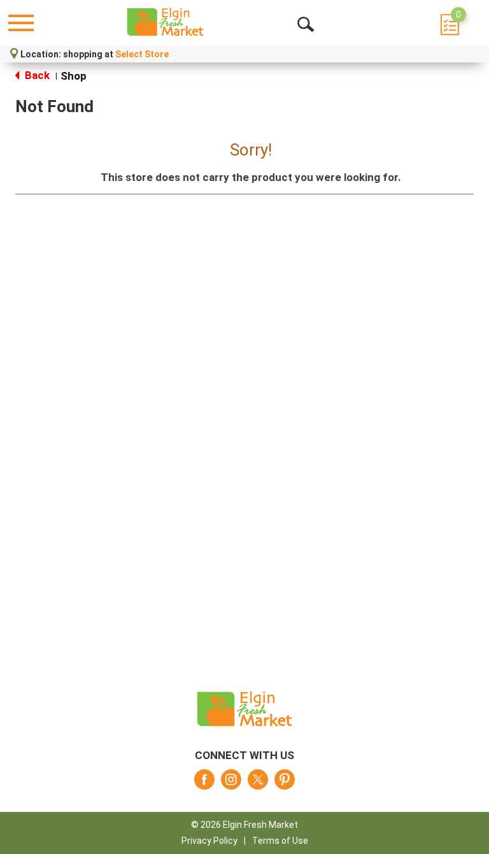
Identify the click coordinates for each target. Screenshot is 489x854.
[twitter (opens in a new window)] (258, 783)
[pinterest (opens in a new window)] (284, 783)
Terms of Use (280, 841)
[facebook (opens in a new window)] (204, 783)
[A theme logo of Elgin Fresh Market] (165, 22)
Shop (73, 75)
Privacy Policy (209, 841)
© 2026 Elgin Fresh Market (244, 825)
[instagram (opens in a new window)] (231, 783)
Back (36, 75)
